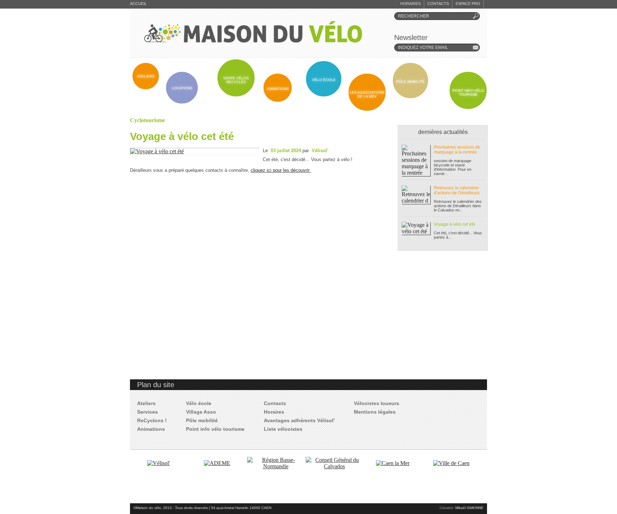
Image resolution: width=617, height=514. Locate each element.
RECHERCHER (413, 16)
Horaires (410, 3)
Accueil (138, 3)
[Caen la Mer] (393, 463)
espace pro (468, 3)
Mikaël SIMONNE (469, 508)
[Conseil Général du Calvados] (334, 466)
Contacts (438, 3)
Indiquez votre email (423, 47)
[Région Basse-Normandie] (275, 466)
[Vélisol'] (158, 463)
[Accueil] (253, 32)
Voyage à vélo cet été (182, 136)
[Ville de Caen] (451, 463)
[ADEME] (217, 463)
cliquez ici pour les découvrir (281, 170)
